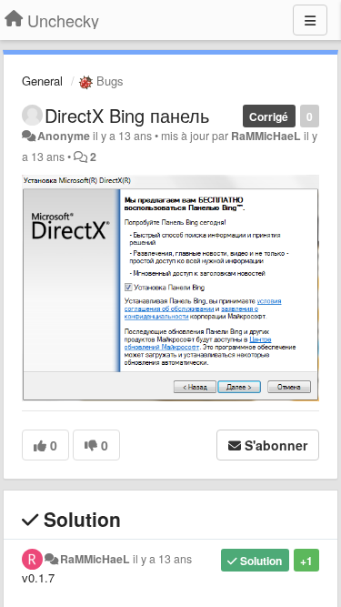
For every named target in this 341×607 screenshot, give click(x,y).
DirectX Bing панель (127, 115)
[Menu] (310, 20)
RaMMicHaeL (266, 135)
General (42, 80)
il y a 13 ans (162, 559)
